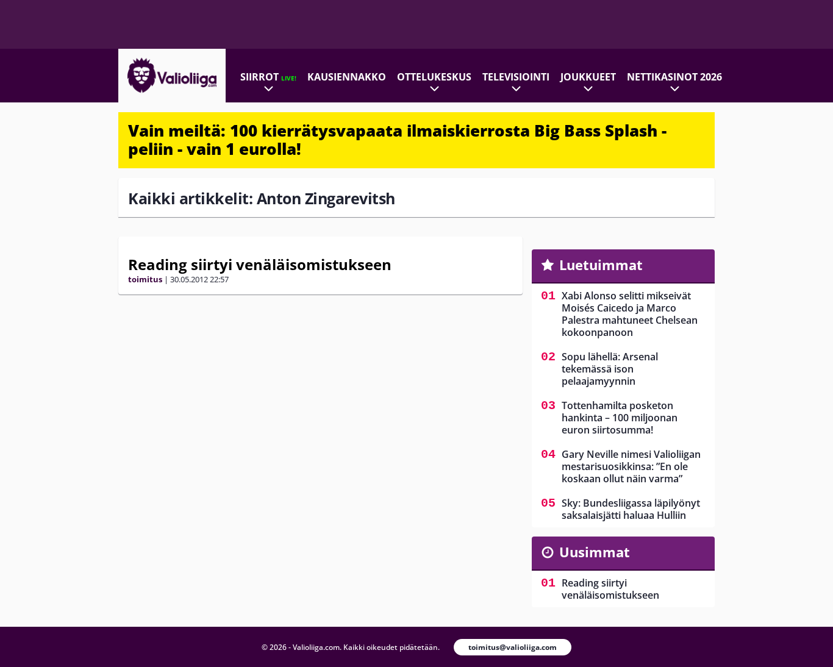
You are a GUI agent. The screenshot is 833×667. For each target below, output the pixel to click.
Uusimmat (594, 552)
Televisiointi (515, 77)
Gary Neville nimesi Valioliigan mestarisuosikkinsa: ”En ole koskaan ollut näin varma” (631, 466)
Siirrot (268, 77)
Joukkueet (588, 77)
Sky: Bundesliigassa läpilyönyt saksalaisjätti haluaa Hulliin (631, 509)
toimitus (145, 279)
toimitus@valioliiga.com (512, 647)
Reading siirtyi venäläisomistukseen (259, 264)
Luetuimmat (601, 264)
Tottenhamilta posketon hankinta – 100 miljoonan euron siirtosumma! (619, 418)
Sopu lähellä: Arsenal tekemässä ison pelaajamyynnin (610, 369)
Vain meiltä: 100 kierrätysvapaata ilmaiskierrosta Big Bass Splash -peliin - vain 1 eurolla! (397, 139)
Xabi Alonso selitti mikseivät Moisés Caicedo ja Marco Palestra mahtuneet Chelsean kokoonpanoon (630, 314)
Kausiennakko (346, 77)
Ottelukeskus (434, 77)
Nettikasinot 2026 (674, 77)
